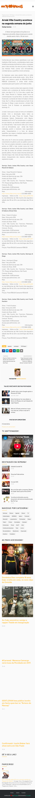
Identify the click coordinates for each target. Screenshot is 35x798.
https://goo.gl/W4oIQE (26, 284)
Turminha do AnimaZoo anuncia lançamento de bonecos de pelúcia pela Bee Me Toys (22, 499)
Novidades (17, 522)
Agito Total (5, 770)
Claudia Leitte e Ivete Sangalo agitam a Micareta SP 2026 (21, 392)
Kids (22, 525)
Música (11, 513)
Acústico (5, 534)
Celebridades (6, 516)
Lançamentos (13, 519)
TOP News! (12, 15)
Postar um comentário (8, 427)
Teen (17, 528)
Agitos (20, 516)
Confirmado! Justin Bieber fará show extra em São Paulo (16, 744)
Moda (12, 525)
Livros (22, 528)
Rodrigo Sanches (6, 27)
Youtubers (12, 534)
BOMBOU (14, 516)
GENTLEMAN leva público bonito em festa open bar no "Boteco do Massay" (16, 703)
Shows (23, 513)
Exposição (23, 531)
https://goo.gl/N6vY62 (26, 196)
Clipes (29, 519)
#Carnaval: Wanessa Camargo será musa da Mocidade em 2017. (16, 661)
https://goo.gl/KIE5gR (26, 329)
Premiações (22, 519)
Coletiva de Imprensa (8, 528)
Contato (24, 792)
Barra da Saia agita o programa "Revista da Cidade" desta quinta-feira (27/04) (22, 490)
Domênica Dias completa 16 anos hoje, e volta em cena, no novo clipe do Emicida (17, 579)
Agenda (9, 346)
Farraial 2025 (14, 482)
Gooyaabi (28, 795)
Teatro (4, 522)
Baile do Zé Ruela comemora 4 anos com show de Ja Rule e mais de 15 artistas (21, 410)
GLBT (17, 525)
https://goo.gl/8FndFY (26, 239)
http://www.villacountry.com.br (11, 193)
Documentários (6, 531)
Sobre (17, 792)
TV (28, 513)
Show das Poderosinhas (17, 474)
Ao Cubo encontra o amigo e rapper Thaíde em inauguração (15, 621)
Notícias (5, 513)
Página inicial (5, 15)
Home (11, 792)
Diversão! (5, 519)
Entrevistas (6, 525)
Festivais (27, 516)
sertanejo (16, 346)
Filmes (10, 522)
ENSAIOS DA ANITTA (16, 466)
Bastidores (15, 531)
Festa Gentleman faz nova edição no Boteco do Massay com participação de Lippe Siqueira (21, 401)
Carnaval (24, 522)
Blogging (16, 795)
